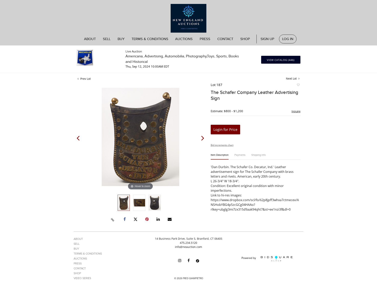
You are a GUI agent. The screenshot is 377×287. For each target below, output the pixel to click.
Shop (245, 39)
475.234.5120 (188, 243)
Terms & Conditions (150, 39)
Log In (287, 39)
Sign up (267, 39)
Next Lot (291, 78)
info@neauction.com (188, 247)
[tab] (220, 157)
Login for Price (225, 129)
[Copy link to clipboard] (112, 219)
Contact (225, 39)
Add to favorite (298, 85)
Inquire (296, 111)
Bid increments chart (222, 145)
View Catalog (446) (281, 60)
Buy (76, 248)
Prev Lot (85, 79)
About (90, 39)
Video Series (82, 278)
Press (205, 39)
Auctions (80, 258)
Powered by (249, 258)
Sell (77, 244)
